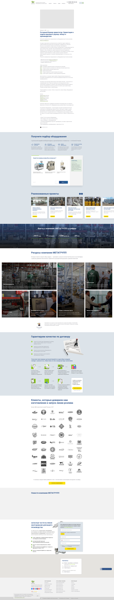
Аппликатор (46, 582)
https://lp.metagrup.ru (44, 40)
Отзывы (72, 585)
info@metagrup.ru (71, 3)
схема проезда (72, 564)
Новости (72, 582)
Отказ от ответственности (75, 591)
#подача (42, 99)
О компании (73, 584)
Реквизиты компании (74, 589)
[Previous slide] (80, 194)
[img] (32, 588)
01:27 (41, 72)
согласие (65, 545)
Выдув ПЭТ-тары (47, 586)
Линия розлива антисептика (60, 591)
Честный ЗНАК (47, 588)
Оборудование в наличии (49, 592)
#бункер (42, 96)
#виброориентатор (44, 100)
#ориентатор (42, 95)
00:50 (41, 70)
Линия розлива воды (59, 586)
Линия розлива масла (59, 585)
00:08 (41, 66)
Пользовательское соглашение (64, 598)
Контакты (72, 588)
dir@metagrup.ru (67, 571)
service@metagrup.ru (68, 527)
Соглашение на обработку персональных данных (50, 598)
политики (66, 546)
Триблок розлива (47, 585)
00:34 (41, 69)
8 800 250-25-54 (72, 2)
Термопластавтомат (48, 591)
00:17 (41, 67)
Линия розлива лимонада (60, 582)
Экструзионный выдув (48, 589)
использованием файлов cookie (19, 597)
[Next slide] (82, 194)
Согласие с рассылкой (74, 598)
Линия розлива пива (59, 592)
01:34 (41, 73)
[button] (57, 483)
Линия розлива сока (59, 588)
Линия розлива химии (59, 589)
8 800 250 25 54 (67, 566)
